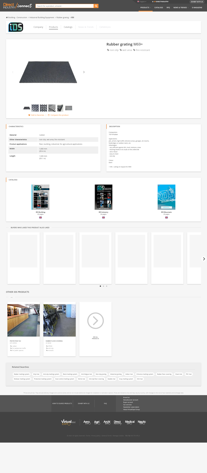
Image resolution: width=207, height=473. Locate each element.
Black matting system (70, 374)
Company (38, 27)
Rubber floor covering (164, 374)
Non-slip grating (101, 374)
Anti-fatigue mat (86, 374)
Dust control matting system (64, 379)
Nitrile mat (81, 379)
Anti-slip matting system (51, 374)
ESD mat (140, 379)
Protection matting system (43, 379)
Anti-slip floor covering (96, 379)
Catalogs (158, 7)
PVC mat (189, 374)
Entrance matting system (145, 374)
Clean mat (178, 374)
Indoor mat (129, 374)
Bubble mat (111, 379)
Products (144, 7)
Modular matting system (22, 379)
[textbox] (64, 6)
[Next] (84, 72)
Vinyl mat (36, 374)
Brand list (126, 397)
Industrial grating (116, 374)
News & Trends (180, 7)
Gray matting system (126, 379)
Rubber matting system (21, 374)
